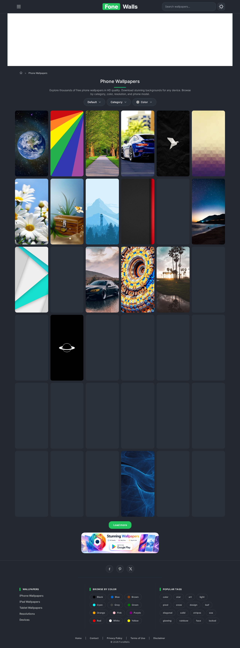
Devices (25, 619)
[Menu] (18, 6)
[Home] (21, 72)
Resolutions (27, 613)
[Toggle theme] (221, 6)
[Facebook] (109, 569)
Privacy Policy (114, 638)
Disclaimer (159, 638)
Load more (120, 525)
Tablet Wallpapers (31, 607)
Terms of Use (137, 638)
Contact (94, 638)
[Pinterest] (120, 569)
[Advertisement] (120, 39)
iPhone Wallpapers (32, 595)
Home (78, 638)
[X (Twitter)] (130, 569)
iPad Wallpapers (30, 601)
